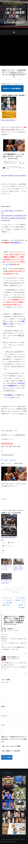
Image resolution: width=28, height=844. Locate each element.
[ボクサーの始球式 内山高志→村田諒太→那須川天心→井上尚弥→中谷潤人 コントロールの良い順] (20, 793)
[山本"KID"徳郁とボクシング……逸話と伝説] (8, 829)
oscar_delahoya (18, 79)
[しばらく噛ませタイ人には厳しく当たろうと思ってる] (20, 829)
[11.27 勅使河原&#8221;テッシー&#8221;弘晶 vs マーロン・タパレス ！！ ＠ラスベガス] (6, 562)
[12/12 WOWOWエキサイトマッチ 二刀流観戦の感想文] (6, 576)
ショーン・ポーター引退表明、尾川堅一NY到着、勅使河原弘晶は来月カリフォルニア (18, 568)
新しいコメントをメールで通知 (11, 746)
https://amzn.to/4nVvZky (8, 537)
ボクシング (16, 587)
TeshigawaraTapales (8, 589)
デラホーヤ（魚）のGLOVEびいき (14, 12)
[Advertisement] (14, 50)
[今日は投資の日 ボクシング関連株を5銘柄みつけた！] (20, 817)
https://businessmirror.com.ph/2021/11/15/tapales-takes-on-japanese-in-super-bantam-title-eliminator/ (14, 218)
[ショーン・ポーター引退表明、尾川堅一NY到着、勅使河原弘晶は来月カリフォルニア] (18, 562)
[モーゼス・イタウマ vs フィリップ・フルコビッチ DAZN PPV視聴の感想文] (8, 793)
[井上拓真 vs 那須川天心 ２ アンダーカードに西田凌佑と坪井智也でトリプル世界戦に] (8, 805)
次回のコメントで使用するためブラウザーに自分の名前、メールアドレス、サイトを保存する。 (14, 739)
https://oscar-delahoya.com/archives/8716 (13, 175)
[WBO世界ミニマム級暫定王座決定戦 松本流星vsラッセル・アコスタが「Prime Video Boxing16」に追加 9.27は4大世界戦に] (20, 781)
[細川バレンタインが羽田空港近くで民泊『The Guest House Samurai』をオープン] (8, 817)
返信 (25, 653)
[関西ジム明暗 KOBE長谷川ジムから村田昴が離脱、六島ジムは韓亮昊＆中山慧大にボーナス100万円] (20, 805)
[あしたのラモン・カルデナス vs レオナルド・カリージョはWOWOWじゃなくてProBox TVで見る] (8, 781)
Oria (2, 841)
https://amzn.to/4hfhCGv (8, 120)
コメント (4, 682)
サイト (3, 725)
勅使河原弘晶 (15, 592)
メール (4, 716)
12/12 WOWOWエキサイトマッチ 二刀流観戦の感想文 (6, 581)
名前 (3, 706)
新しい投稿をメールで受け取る (11, 751)
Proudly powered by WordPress (10, 839)
